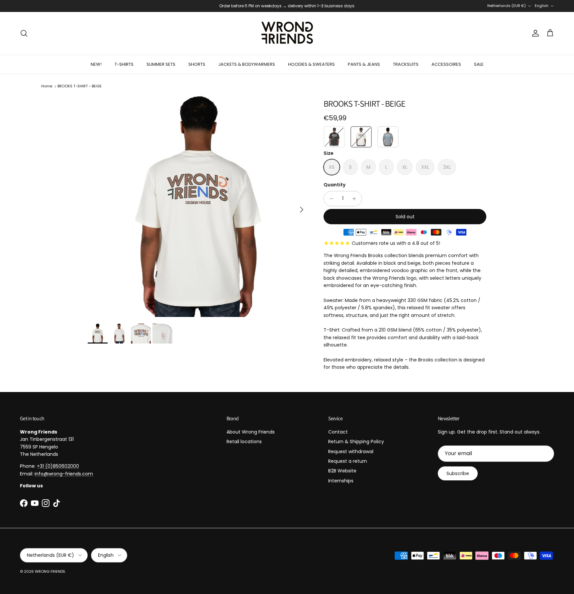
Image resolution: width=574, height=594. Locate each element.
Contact (338, 432)
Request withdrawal (350, 451)
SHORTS (196, 64)
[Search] (24, 33)
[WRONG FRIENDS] (287, 33)
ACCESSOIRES (446, 64)
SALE (479, 64)
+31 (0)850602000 (58, 466)
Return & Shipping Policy (356, 441)
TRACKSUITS (406, 64)
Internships (340, 480)
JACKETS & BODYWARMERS (246, 64)
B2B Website (342, 470)
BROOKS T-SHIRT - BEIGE (79, 86)
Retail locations (244, 441)
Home (46, 86)
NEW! (96, 64)
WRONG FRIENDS (50, 571)
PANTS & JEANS (364, 64)
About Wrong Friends (251, 432)
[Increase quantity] (356, 198)
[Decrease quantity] (329, 198)
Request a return (347, 461)
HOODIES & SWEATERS (311, 64)
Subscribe (457, 473)
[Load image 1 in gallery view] (198, 206)
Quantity (334, 185)
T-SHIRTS (124, 64)
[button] (334, 137)
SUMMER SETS (160, 64)
